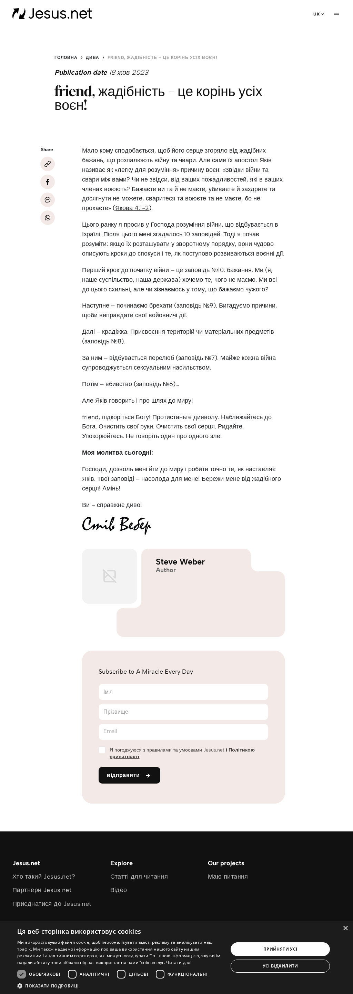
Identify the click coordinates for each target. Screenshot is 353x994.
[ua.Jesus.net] (52, 14)
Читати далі (178, 962)
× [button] (345, 928)
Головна (66, 57)
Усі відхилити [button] (280, 966)
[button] (119, 985)
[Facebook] (47, 182)
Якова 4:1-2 (132, 208)
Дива (92, 57)
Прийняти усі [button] (280, 949)
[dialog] (176, 957)
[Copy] (47, 164)
